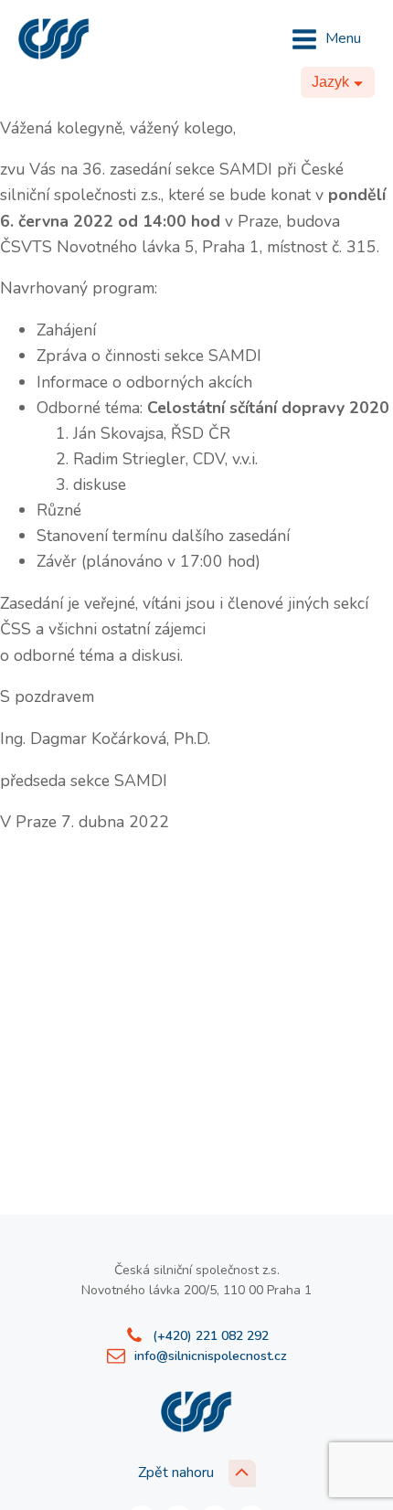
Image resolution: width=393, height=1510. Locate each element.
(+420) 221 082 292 (211, 1336)
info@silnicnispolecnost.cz (210, 1356)
